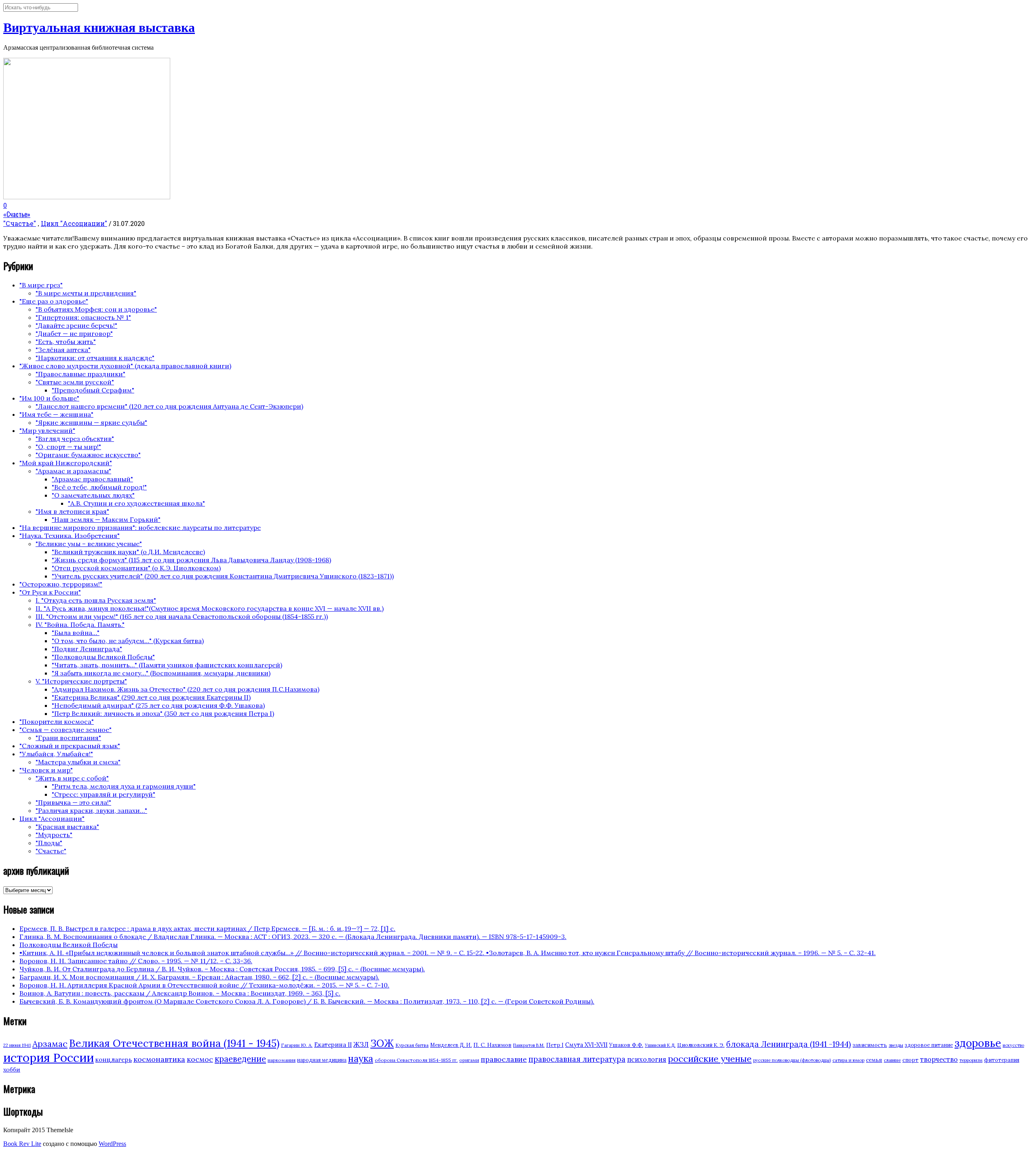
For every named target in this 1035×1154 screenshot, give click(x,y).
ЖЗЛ (361, 1044)
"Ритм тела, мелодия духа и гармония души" (124, 786)
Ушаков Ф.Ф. (626, 1045)
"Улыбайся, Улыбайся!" (56, 754)
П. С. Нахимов (492, 1045)
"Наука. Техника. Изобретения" (69, 536)
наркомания (282, 1060)
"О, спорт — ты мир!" (68, 447)
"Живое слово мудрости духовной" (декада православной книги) (125, 366)
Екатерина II (333, 1045)
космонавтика (159, 1059)
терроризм (970, 1060)
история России (48, 1057)
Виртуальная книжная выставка (99, 27)
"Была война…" (75, 633)
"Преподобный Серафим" (93, 390)
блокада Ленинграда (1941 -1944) (788, 1044)
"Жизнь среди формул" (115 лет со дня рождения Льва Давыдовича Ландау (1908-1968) (191, 560)
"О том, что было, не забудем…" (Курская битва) (128, 641)
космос (200, 1059)
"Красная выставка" (67, 827)
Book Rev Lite (22, 1143)
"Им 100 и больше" (49, 398)
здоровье (978, 1043)
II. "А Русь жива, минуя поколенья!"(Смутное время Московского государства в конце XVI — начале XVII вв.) (210, 608)
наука (360, 1058)
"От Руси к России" (50, 592)
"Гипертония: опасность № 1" (83, 317)
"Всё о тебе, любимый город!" (99, 487)
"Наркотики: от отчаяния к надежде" (95, 358)
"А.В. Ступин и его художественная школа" (136, 503)
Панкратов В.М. (529, 1045)
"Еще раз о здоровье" (53, 301)
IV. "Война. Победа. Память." (80, 624)
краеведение (240, 1058)
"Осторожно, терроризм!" (60, 584)
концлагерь (113, 1059)
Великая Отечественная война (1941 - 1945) (174, 1043)
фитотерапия (1001, 1060)
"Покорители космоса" (56, 721)
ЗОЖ (382, 1043)
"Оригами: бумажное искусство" (88, 455)
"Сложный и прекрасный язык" (69, 746)
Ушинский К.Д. (660, 1045)
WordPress (112, 1143)
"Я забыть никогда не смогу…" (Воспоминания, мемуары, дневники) (161, 673)
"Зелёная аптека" (63, 350)
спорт (910, 1060)
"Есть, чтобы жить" (66, 342)
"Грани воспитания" (68, 738)
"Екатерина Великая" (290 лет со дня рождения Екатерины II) (151, 697)
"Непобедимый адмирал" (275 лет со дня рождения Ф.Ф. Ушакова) (158, 705)
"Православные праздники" (80, 374)
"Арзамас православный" (92, 479)
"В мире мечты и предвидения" (86, 293)
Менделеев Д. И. (451, 1045)
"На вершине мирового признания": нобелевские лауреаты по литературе (140, 527)
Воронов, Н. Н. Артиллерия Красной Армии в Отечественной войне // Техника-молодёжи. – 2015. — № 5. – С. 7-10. (204, 985)
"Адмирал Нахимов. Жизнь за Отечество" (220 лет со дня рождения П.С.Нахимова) (185, 689)
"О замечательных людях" (93, 495)
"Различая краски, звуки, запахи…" (91, 810)
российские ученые (710, 1058)
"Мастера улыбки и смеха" (78, 762)
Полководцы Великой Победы (68, 945)
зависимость (870, 1045)
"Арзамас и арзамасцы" (73, 471)
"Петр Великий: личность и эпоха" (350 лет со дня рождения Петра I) (163, 713)
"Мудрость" (54, 835)
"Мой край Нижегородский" (65, 463)
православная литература (576, 1059)
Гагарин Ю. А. (297, 1045)
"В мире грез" (41, 285)
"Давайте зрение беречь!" (76, 325)
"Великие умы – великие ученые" (89, 544)
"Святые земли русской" (75, 382)
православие (504, 1059)
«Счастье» (16, 214)
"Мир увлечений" (47, 430)
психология (646, 1059)
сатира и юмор (848, 1060)
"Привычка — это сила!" (73, 802)
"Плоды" (49, 843)
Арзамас (50, 1043)
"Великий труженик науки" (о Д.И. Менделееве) (128, 552)
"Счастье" (19, 223)
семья (874, 1059)
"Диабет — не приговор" (74, 333)
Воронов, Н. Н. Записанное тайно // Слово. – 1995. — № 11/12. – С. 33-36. (135, 961)
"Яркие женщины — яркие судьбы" (91, 422)
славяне (892, 1060)
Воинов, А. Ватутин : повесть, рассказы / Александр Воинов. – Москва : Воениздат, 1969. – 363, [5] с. (179, 993)
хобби (11, 1069)
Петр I (555, 1045)
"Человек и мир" (46, 770)
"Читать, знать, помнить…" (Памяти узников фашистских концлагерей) (167, 665)
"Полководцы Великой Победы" (103, 657)
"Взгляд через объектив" (75, 439)
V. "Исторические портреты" (81, 681)
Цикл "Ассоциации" (74, 223)
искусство (1013, 1045)
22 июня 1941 (17, 1045)
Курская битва (412, 1045)
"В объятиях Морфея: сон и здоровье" (96, 309)
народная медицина (321, 1060)
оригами (469, 1060)
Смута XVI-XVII (586, 1045)
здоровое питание (929, 1045)
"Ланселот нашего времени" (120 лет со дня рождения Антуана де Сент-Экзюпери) (169, 406)
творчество (939, 1059)
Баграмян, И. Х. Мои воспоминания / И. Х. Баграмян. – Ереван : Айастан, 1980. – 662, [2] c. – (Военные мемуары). (199, 977)
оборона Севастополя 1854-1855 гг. (416, 1060)
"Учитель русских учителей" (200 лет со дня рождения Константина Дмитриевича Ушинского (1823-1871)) (223, 576)
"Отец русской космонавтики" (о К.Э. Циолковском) (136, 568)
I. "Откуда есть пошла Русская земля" (96, 600)
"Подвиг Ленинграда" (87, 649)
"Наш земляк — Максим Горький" (106, 519)
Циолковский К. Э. (700, 1045)
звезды (896, 1045)
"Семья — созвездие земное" (65, 730)
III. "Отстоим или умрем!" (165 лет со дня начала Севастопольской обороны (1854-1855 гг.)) (182, 616)
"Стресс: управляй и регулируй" (103, 794)
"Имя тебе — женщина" (56, 414)
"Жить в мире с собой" (72, 778)
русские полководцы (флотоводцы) (792, 1060)
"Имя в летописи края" (72, 511)
